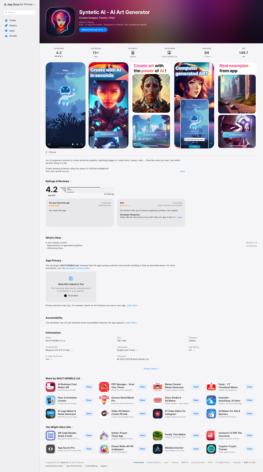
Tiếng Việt (237, 462)
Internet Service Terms (54, 466)
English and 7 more (126, 350)
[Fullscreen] (82, 144)
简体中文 (185, 462)
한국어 (210, 462)
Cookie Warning (91, 466)
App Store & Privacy (74, 466)
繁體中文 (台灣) (249, 462)
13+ (190, 350)
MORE (180, 217)
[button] (19, 20)
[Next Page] (260, 105)
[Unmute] (77, 144)
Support (104, 466)
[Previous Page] (42, 105)
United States (138, 462)
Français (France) (198, 462)
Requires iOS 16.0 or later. (58, 350)
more (182, 171)
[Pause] (73, 144)
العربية (166, 462)
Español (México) (154, 462)
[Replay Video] (49, 144)
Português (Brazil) (223, 462)
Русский (175, 462)
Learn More (132, 305)
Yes (47, 359)
